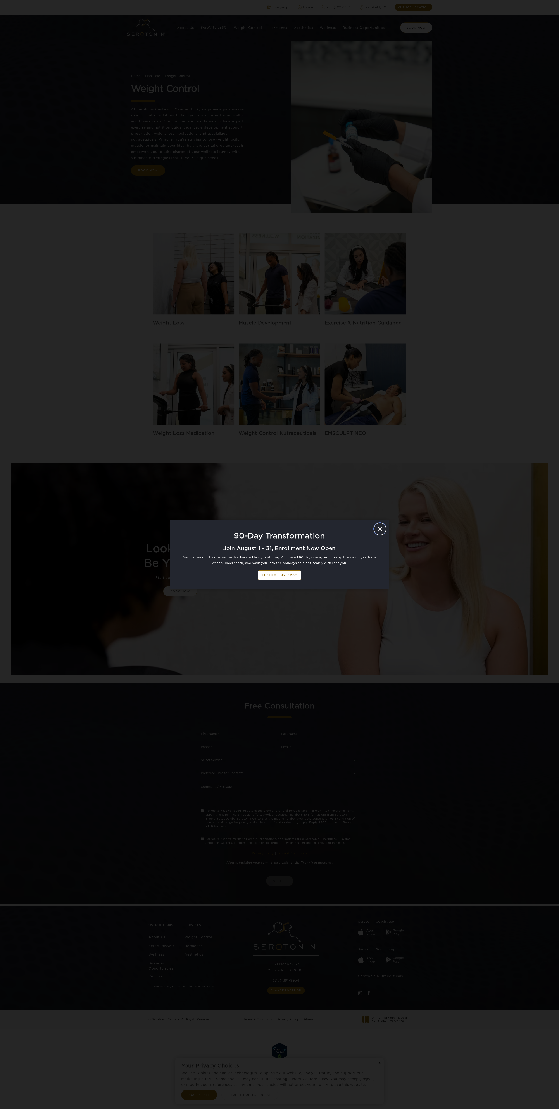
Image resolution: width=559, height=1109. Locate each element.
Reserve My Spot (279, 575)
